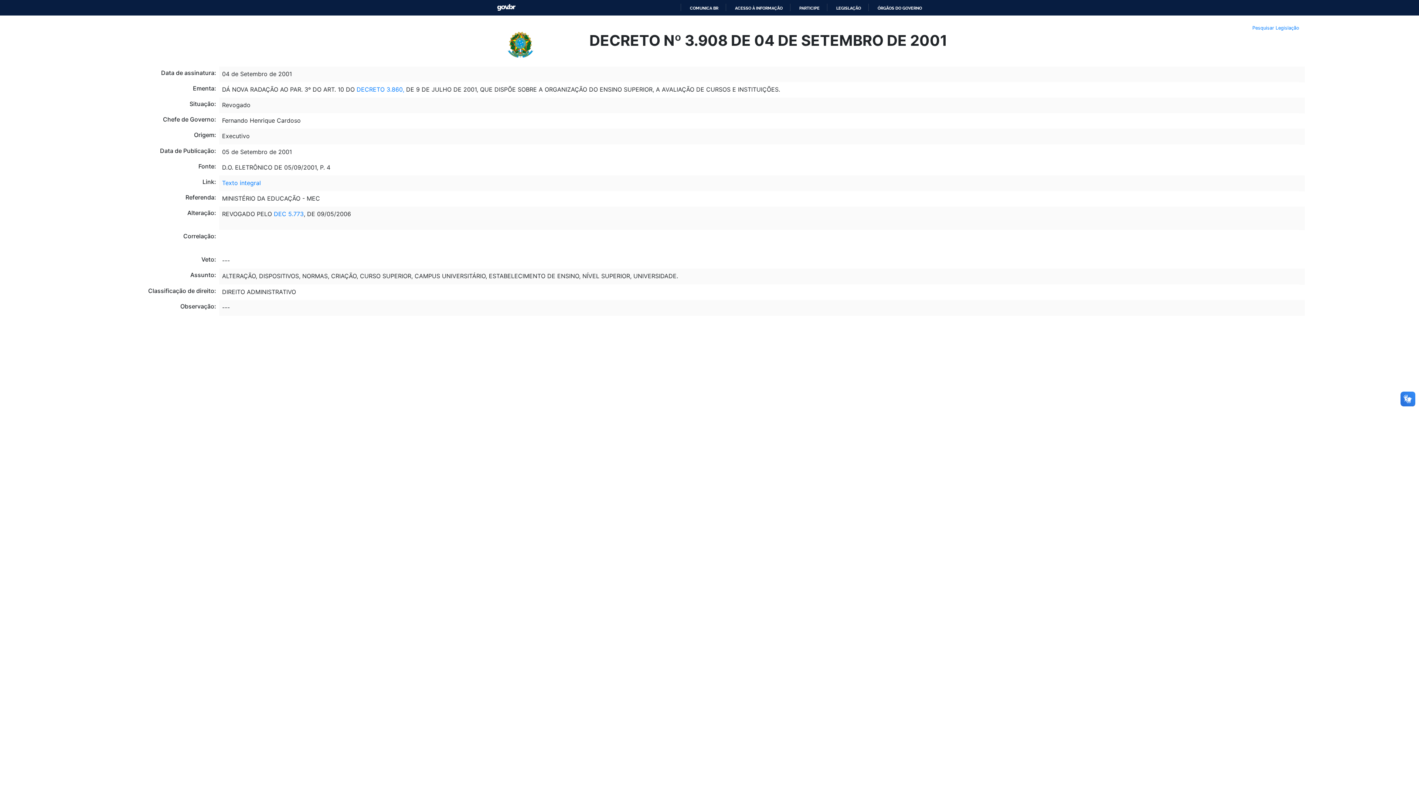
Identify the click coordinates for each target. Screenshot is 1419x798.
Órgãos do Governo (900, 8)
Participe (809, 8)
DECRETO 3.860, (380, 89)
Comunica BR (704, 8)
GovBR (506, 7)
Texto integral (241, 183)
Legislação (848, 8)
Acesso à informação (759, 8)
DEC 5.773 (289, 214)
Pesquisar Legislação (1275, 28)
